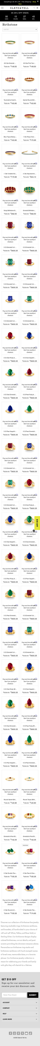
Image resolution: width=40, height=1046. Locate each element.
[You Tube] (26, 1033)
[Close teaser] (34, 531)
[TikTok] (30, 1033)
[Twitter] (22, 1033)
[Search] (34, 8)
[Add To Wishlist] (10, 70)
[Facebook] (10, 1033)
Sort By (6, 29)
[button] (37, 523)
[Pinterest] (18, 1033)
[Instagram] (14, 1033)
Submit (33, 995)
